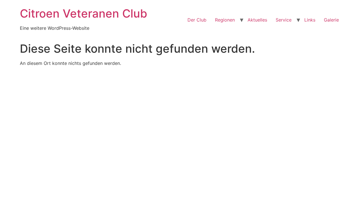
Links (309, 20)
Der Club (196, 20)
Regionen (225, 20)
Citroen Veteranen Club (83, 13)
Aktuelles (257, 20)
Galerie (331, 20)
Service (284, 20)
